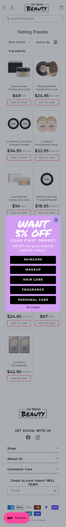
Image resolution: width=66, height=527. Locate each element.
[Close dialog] (56, 220)
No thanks (33, 307)
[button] (33, 260)
